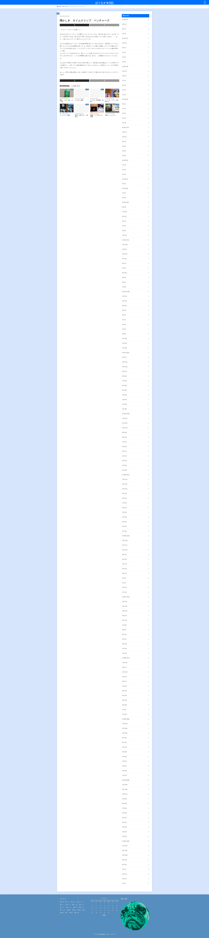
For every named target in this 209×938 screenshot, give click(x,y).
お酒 (63, 902)
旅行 (70, 910)
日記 (75, 910)
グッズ (63, 904)
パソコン (70, 907)
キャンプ (81, 902)
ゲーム (69, 904)
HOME (59, 6)
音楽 (64, 6)
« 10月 (104, 915)
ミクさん (64, 910)
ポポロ (76, 907)
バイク (63, 907)
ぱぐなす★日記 (104, 2)
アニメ (68, 902)
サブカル (76, 904)
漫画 (63, 912)
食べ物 (77, 912)
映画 (80, 910)
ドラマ (82, 904)
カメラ (74, 902)
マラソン (83, 907)
